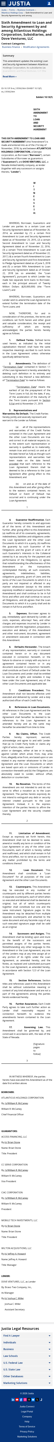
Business (8, 1349)
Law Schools (10, 1356)
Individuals (9, 1342)
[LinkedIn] (13, 1399)
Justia (4, 10)
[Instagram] (25, 1399)
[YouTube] (17, 1399)
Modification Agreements (36, 46)
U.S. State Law (11, 1369)
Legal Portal (27, 1411)
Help (27, 1421)
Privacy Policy (27, 1431)
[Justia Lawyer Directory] (41, 1399)
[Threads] (29, 1399)
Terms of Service (27, 1426)
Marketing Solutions (15, 1383)
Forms (12, 10)
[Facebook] (21, 1399)
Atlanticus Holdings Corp (12, 13)
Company (27, 1416)
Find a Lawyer (11, 1335)
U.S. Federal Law (13, 1362)
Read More (9, 76)
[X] (37, 1399)
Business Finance (11, 46)
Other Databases (13, 1376)
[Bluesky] (33, 1399)
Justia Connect (27, 1406)
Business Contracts (25, 10)
